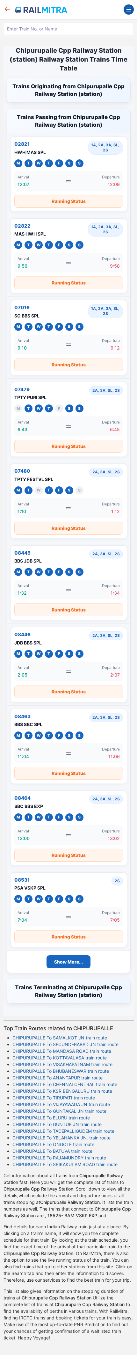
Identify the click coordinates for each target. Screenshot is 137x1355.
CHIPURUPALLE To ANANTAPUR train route (57, 1077)
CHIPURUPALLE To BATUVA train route (52, 1151)
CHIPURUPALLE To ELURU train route (51, 1117)
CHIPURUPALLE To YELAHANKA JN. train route (61, 1137)
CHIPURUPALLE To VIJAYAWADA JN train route (61, 1104)
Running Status (69, 201)
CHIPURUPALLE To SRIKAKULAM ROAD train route (65, 1164)
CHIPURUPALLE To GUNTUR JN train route (57, 1124)
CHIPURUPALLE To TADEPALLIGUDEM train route (63, 1131)
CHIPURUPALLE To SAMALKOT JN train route (59, 1037)
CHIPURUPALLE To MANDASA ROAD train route (61, 1051)
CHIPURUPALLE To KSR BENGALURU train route (62, 1091)
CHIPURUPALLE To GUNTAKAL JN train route (59, 1111)
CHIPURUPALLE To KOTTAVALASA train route (59, 1057)
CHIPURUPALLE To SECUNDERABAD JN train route (65, 1044)
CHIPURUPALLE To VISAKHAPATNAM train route (62, 1064)
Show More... (68, 962)
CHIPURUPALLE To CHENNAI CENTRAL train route (64, 1084)
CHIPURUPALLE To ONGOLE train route (53, 1144)
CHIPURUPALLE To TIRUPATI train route (53, 1097)
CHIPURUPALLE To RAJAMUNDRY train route (59, 1157)
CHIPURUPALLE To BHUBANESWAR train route (60, 1071)
